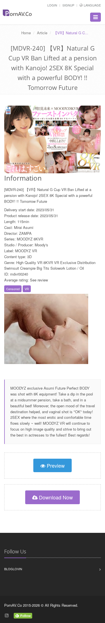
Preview (55, 465)
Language (92, 5)
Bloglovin (13, 569)
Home (26, 32)
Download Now (55, 497)
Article (42, 32)
